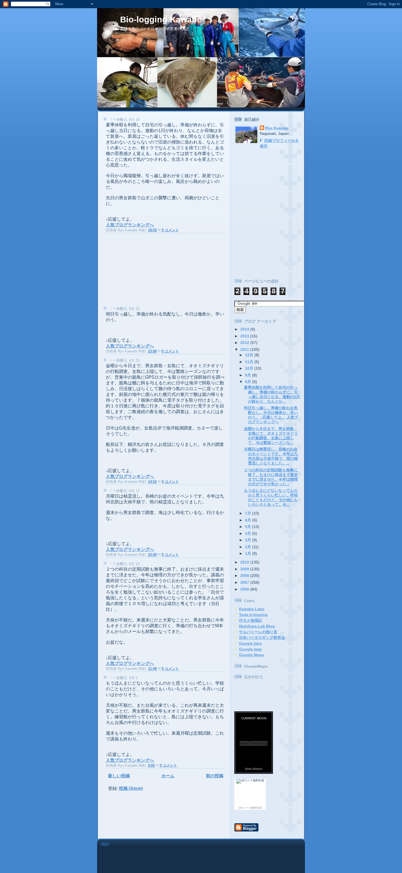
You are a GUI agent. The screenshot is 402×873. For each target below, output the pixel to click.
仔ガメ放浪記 (250, 620)
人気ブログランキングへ (130, 225)
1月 (248, 553)
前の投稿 (214, 775)
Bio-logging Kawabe (161, 19)
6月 (248, 520)
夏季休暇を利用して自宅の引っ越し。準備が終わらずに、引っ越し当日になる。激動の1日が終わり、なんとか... (272, 394)
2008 (245, 575)
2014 (245, 329)
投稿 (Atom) (131, 788)
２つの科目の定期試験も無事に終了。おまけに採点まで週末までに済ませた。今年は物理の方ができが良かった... (271, 477)
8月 (248, 381)
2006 (245, 589)
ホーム (167, 775)
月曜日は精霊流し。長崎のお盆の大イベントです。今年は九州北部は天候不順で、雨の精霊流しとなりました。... (271, 456)
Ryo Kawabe (277, 128)
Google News (251, 655)
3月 (248, 540)
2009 (245, 569)
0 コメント (170, 230)
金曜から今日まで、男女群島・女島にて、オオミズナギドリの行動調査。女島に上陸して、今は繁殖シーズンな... (271, 436)
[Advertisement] (141, 271)
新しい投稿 (119, 775)
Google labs (250, 643)
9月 (248, 375)
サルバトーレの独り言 (258, 632)
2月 (248, 547)
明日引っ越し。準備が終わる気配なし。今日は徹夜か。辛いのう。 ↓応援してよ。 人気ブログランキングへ (271, 415)
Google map (250, 649)
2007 (245, 582)
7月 (248, 513)
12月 (249, 355)
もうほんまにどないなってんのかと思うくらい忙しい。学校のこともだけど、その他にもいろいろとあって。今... (271, 497)
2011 (245, 349)
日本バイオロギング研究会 (262, 637)
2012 (245, 342)
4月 (248, 533)
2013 (245, 336)
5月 (248, 526)
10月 (249, 368)
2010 (245, 562)
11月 (249, 362)
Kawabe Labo (251, 609)
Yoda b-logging (253, 614)
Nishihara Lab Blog (257, 626)
